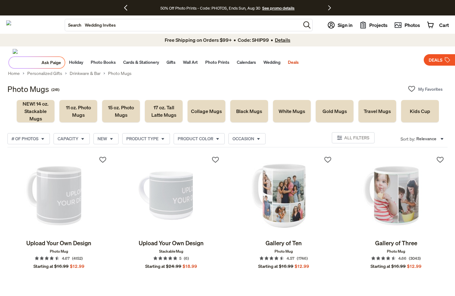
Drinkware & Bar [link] (85, 73)
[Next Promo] (329, 7)
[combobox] (183, 25)
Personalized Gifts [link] (44, 73)
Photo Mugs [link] (120, 73)
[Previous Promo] (128, 8)
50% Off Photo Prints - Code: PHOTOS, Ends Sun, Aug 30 (210, 8)
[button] (306, 25)
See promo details (278, 8)
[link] (35, 111)
